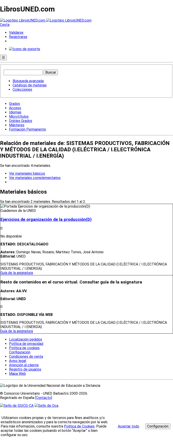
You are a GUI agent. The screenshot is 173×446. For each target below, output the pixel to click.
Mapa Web (17, 373)
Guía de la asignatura (16, 273)
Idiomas (15, 112)
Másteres (16, 125)
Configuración (19, 352)
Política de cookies (24, 348)
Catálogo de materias (30, 85)
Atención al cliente (24, 365)
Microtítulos (19, 116)
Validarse (16, 32)
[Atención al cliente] (24, 49)
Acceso (15, 108)
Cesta (4, 25)
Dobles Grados (20, 121)
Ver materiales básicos (27, 173)
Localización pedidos (25, 339)
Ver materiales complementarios (35, 178)
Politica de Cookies (79, 426)
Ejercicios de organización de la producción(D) (46, 219)
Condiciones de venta (26, 356)
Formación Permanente (27, 129)
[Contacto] (43, 398)
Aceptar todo (128, 426)
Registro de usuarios (25, 369)
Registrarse (18, 37)
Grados (14, 104)
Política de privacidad (26, 344)
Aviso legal (17, 361)
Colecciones (22, 89)
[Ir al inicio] (45, 20)
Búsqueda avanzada (28, 81)
